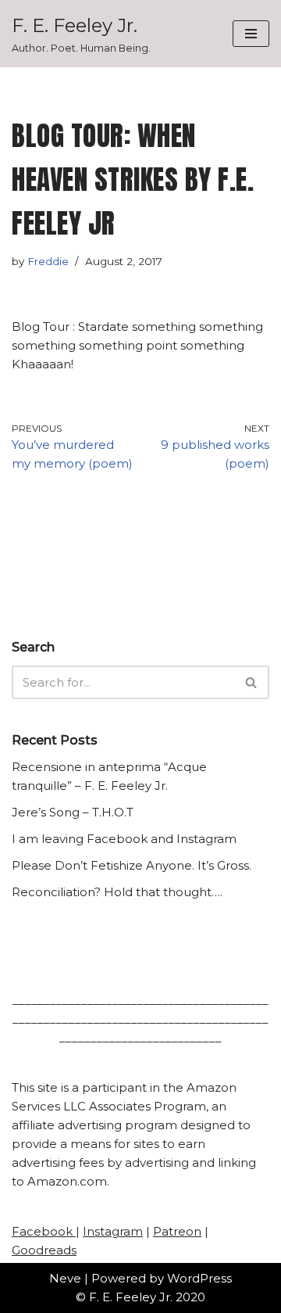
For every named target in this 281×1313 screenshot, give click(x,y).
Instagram (113, 1231)
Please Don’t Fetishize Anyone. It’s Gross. (131, 865)
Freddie (48, 261)
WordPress (199, 1278)
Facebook (44, 1231)
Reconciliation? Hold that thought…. (117, 891)
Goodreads (44, 1250)
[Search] (251, 682)
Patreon (177, 1231)
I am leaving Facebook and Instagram (124, 838)
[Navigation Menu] (251, 33)
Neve (65, 1278)
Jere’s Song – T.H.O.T (72, 812)
